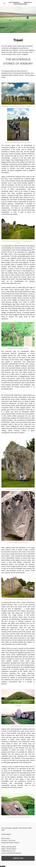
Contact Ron (18, 858)
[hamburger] (4, 3)
